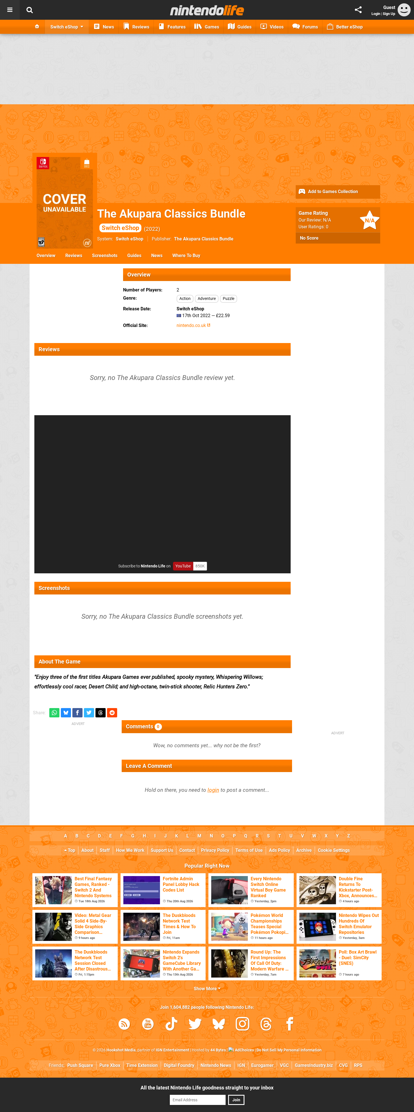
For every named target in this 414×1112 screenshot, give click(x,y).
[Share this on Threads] (100, 712)
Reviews (73, 255)
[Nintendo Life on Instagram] (242, 1025)
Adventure (207, 298)
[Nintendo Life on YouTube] (147, 1025)
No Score (309, 238)
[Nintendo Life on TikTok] (171, 1025)
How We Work (130, 850)
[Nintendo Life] (207, 10)
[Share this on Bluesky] (66, 712)
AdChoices (244, 1050)
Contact (187, 850)
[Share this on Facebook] (77, 712)
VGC (284, 1065)
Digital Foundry (179, 1065)
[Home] (37, 27)
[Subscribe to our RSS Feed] (124, 1025)
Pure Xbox (109, 1065)
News (157, 255)
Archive (304, 850)
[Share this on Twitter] (89, 712)
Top (71, 850)
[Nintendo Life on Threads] (266, 1025)
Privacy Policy (215, 850)
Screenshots (104, 255)
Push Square (80, 1065)
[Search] (29, 10)
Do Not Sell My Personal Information (289, 1050)
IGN (241, 1065)
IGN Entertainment (172, 1050)
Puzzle (228, 298)
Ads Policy (279, 850)
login (213, 790)
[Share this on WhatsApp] (54, 712)
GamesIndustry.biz (314, 1065)
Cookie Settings (334, 850)
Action (185, 298)
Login (375, 14)
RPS (358, 1065)
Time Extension (142, 1065)
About (87, 850)
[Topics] (10, 10)
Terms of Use (249, 850)
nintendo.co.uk (192, 325)
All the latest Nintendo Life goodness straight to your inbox (207, 1088)
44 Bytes (218, 1050)
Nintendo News (216, 1065)
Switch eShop (129, 239)
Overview (46, 255)
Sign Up (389, 14)
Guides (134, 255)
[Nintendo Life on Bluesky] (218, 1025)
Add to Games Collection (332, 191)
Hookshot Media (121, 1050)
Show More (206, 988)
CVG (343, 1065)
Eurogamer (262, 1065)
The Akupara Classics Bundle (203, 239)
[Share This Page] (358, 10)
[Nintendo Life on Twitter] (195, 1025)
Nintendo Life (153, 566)
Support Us (162, 850)
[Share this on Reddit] (112, 712)
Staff (105, 850)
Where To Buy (186, 255)
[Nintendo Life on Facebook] (289, 1025)
